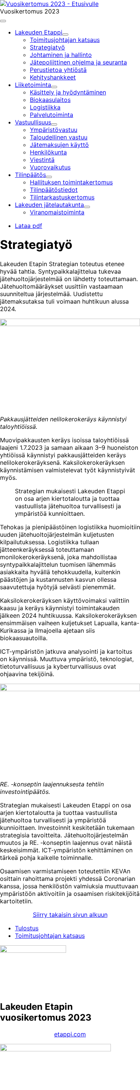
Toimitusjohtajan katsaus (50, 935)
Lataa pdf (28, 225)
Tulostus (26, 928)
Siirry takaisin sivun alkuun (70, 914)
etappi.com (70, 1034)
